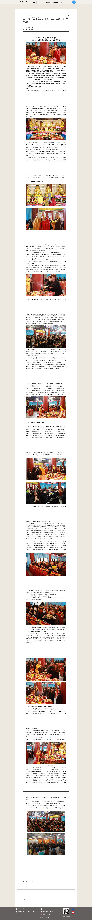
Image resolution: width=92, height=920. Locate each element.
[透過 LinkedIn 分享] (29, 881)
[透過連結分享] (32, 881)
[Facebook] (73, 909)
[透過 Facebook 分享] (23, 881)
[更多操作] (68, 15)
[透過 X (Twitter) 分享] (26, 881)
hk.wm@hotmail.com (50, 914)
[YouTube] (73, 912)
